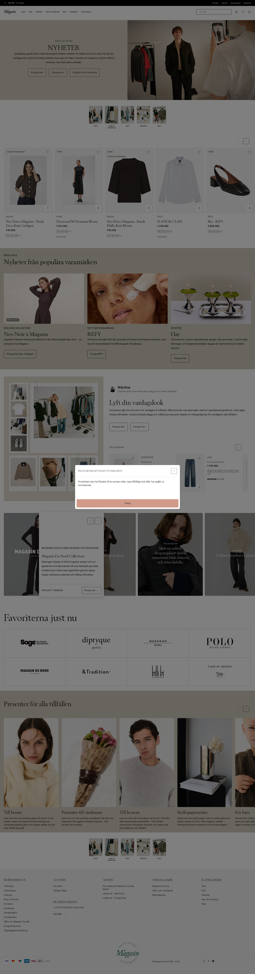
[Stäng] (174, 471)
